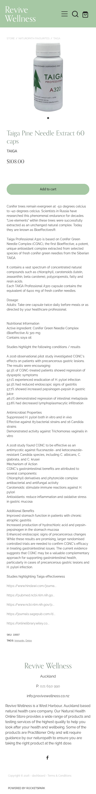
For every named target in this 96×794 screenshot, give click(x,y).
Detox (28, 640)
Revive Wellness (20, 14)
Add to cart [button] (48, 189)
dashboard (38, 775)
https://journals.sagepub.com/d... (31, 614)
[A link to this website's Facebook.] (47, 757)
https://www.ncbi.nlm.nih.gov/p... (30, 604)
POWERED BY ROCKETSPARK (26, 788)
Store (11, 38)
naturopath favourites (34, 38)
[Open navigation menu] (64, 13)
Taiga (56, 38)
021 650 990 (50, 685)
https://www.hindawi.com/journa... (31, 585)
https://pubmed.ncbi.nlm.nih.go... (31, 595)
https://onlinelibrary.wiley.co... (28, 623)
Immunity (19, 640)
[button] (75, 13)
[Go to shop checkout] (86, 13)
